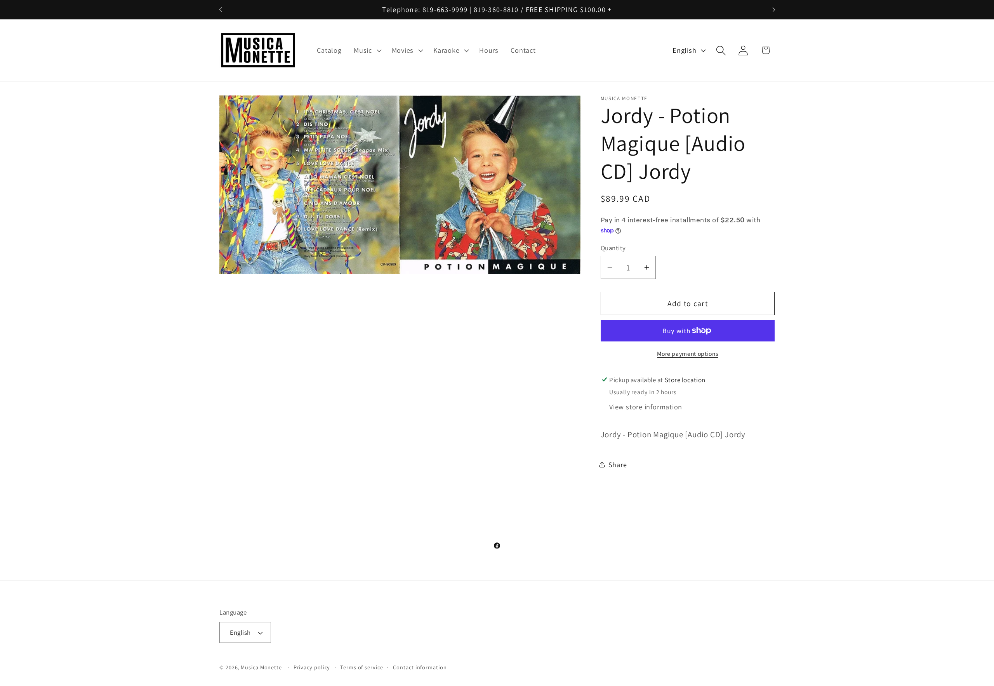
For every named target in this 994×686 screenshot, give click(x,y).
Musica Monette (261, 667)
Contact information (420, 667)
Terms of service (361, 667)
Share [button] (617, 464)
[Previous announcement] (220, 9)
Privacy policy (312, 667)
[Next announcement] (773, 9)
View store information (645, 406)
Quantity (613, 247)
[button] (367, 50)
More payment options (687, 353)
